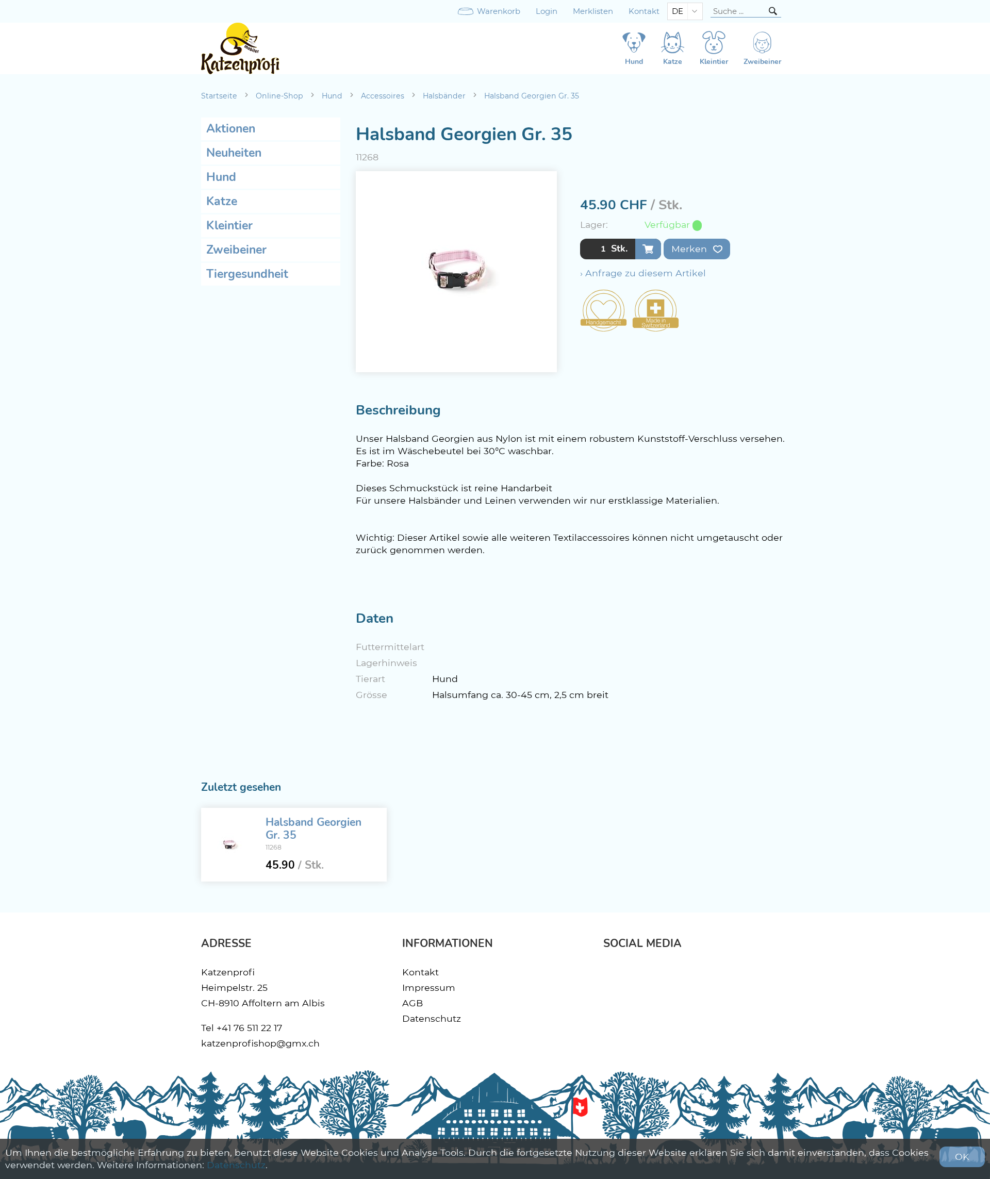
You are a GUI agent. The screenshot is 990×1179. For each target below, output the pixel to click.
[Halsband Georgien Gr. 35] (229, 845)
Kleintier (229, 226)
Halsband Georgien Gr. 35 (531, 96)
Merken (690, 248)
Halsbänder (444, 96)
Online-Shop (279, 96)
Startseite (219, 96)
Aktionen (230, 129)
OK (962, 1156)
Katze (221, 201)
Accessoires (382, 96)
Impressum (428, 987)
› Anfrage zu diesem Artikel (643, 273)
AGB (412, 1003)
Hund (332, 96)
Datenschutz (431, 1018)
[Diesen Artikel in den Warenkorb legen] (648, 249)
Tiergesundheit (247, 274)
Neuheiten (233, 153)
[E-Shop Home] (240, 48)
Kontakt (644, 11)
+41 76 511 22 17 (249, 1027)
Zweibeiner (236, 250)
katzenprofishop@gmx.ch (260, 1043)
